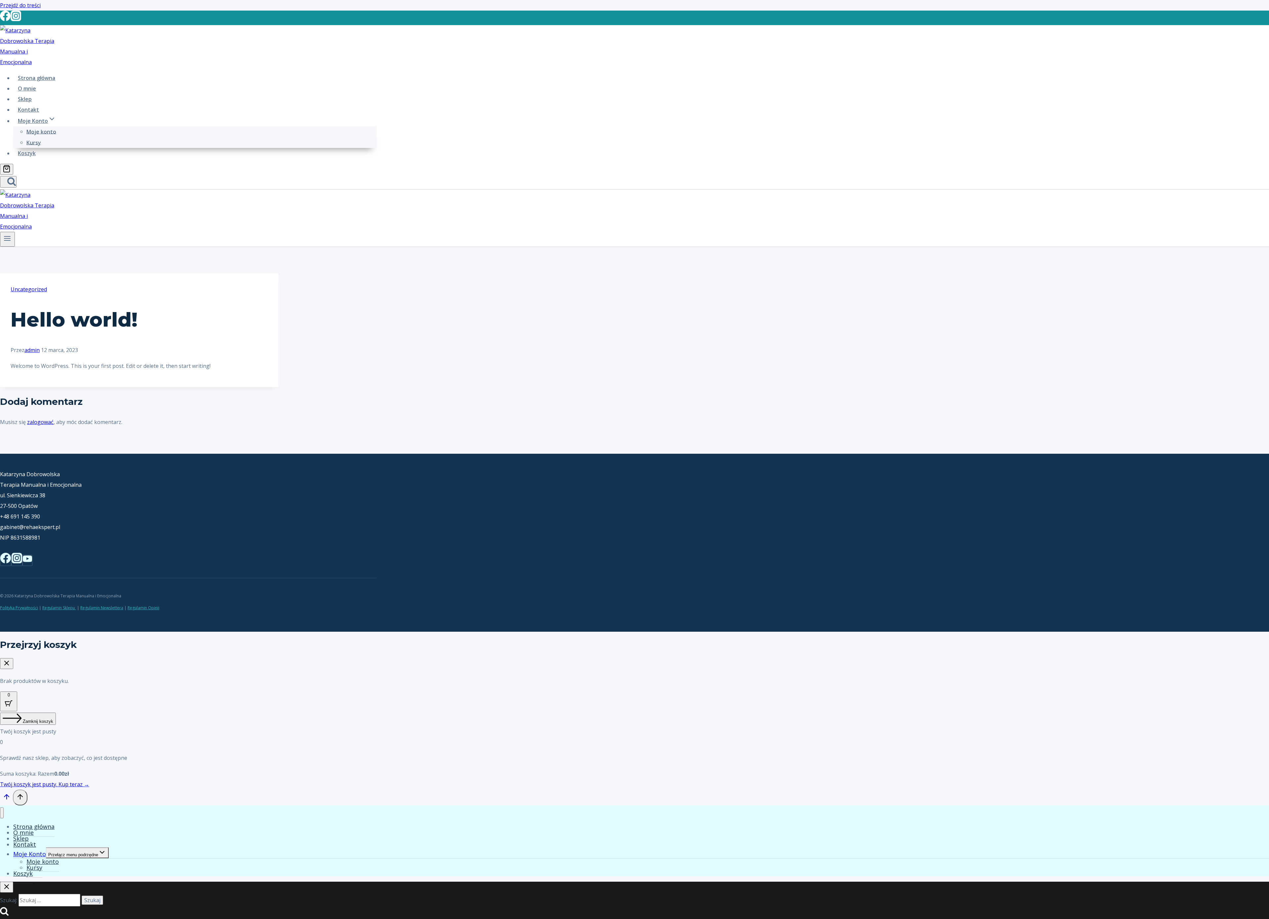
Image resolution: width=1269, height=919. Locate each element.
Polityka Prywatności (19, 608)
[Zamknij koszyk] (6, 663)
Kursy (33, 142)
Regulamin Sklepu (59, 608)
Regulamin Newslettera (101, 608)
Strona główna (36, 78)
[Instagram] (16, 18)
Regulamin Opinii (143, 608)
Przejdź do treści (20, 5)
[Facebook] (5, 18)
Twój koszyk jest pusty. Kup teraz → (44, 784)
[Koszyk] (6, 169)
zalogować (40, 422)
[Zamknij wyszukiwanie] (6, 887)
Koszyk (27, 153)
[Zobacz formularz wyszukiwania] (8, 182)
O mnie (27, 88)
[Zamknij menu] (2, 812)
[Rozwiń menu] (7, 239)
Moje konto (41, 131)
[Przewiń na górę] (6, 798)
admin (32, 350)
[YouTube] (27, 560)
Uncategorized (29, 289)
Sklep (25, 99)
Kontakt (28, 109)
